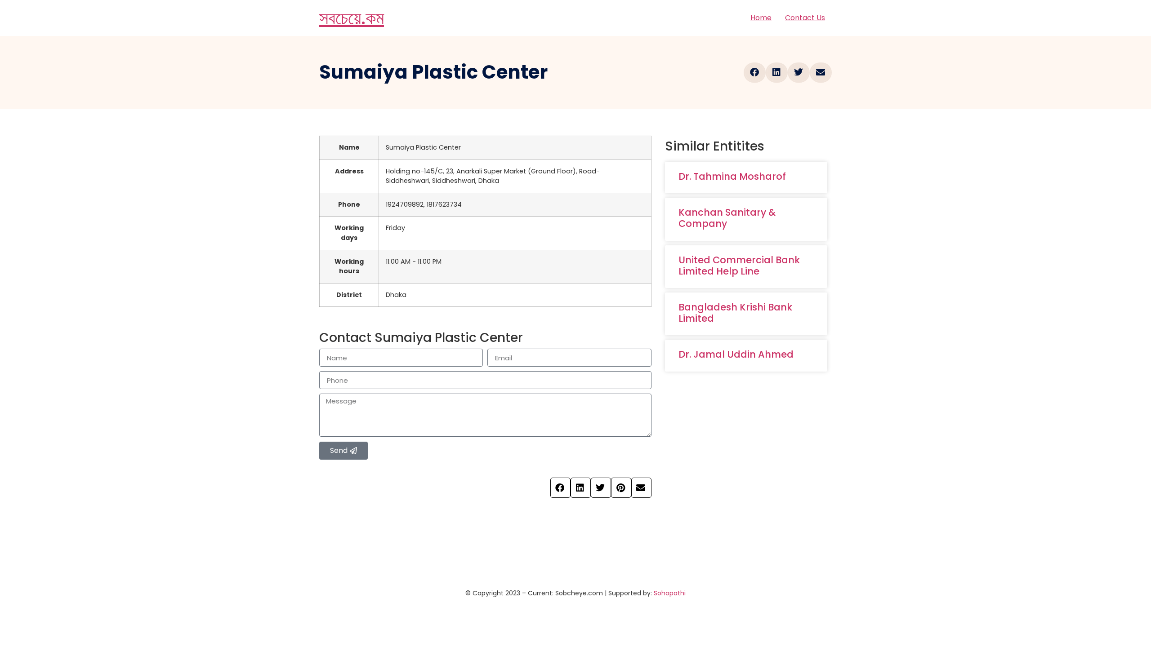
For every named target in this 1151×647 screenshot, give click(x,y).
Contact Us (805, 18)
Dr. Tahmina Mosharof (732, 176)
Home (761, 18)
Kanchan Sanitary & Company (727, 218)
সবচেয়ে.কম (351, 18)
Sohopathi (670, 593)
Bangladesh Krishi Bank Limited (735, 313)
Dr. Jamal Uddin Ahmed (736, 354)
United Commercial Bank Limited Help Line (739, 265)
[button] (755, 72)
